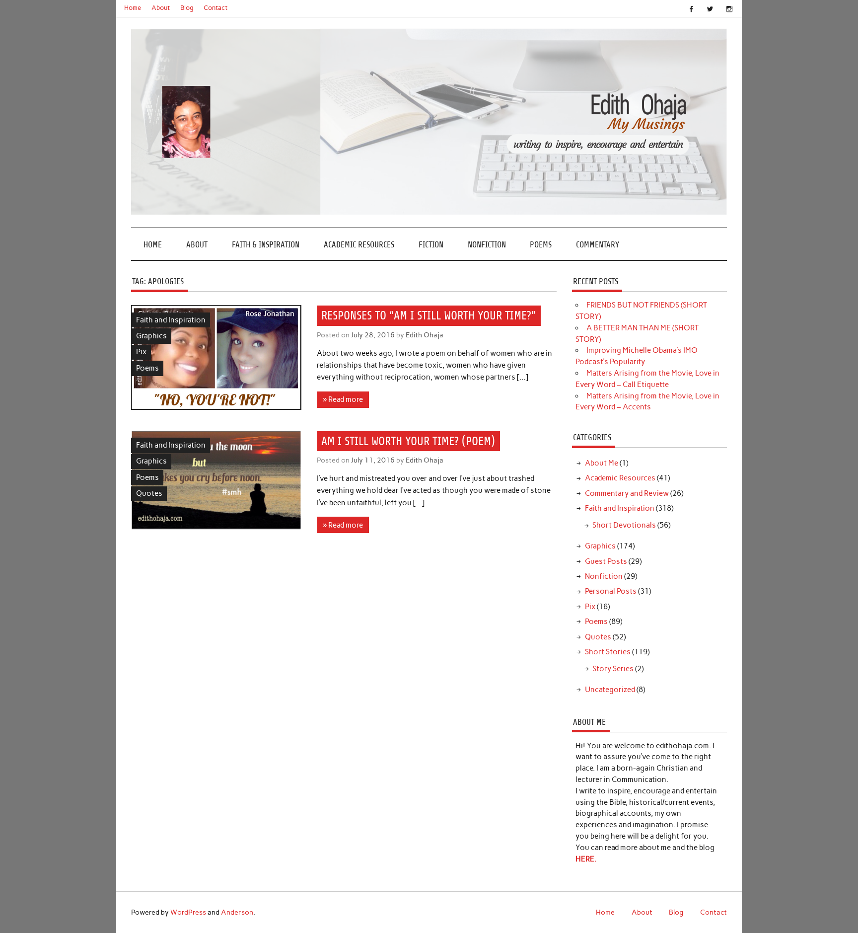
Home (132, 7)
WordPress (188, 912)
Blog (187, 7)
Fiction (431, 244)
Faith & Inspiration (265, 244)
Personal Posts (611, 591)
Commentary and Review (627, 493)
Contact (215, 7)
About (160, 7)
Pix (141, 351)
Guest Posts (606, 561)
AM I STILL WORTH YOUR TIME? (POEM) (408, 441)
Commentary (597, 244)
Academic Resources (359, 244)
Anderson (237, 912)
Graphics (151, 335)
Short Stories (608, 651)
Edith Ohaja (424, 334)
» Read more (343, 399)
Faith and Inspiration (171, 319)
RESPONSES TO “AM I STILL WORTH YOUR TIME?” (428, 315)
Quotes (149, 493)
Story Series (613, 668)
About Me (601, 463)
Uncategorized (610, 689)
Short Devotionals (624, 525)
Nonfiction (487, 244)
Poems (541, 244)
